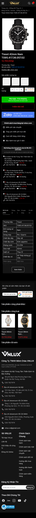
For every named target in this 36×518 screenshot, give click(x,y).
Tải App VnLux (7, 438)
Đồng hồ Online (7, 452)
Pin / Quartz (21, 235)
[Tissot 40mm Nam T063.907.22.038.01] (8, 321)
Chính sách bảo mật (26, 447)
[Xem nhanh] (12, 316)
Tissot (12, 65)
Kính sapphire (22, 242)
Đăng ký (30, 487)
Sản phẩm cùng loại (10, 311)
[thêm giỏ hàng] (8, 316)
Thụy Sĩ (20, 252)
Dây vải (20, 238)
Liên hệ (4, 442)
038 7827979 (10, 165)
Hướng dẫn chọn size (10, 70)
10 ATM (20, 245)
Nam (19, 230)
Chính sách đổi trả (26, 457)
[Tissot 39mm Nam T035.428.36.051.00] (25, 321)
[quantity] (12, 90)
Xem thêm (18, 270)
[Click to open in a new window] (18, 34)
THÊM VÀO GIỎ (18, 107)
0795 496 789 (18, 116)
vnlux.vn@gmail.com (12, 428)
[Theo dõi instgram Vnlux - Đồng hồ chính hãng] (14, 500)
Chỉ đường (22, 165)
